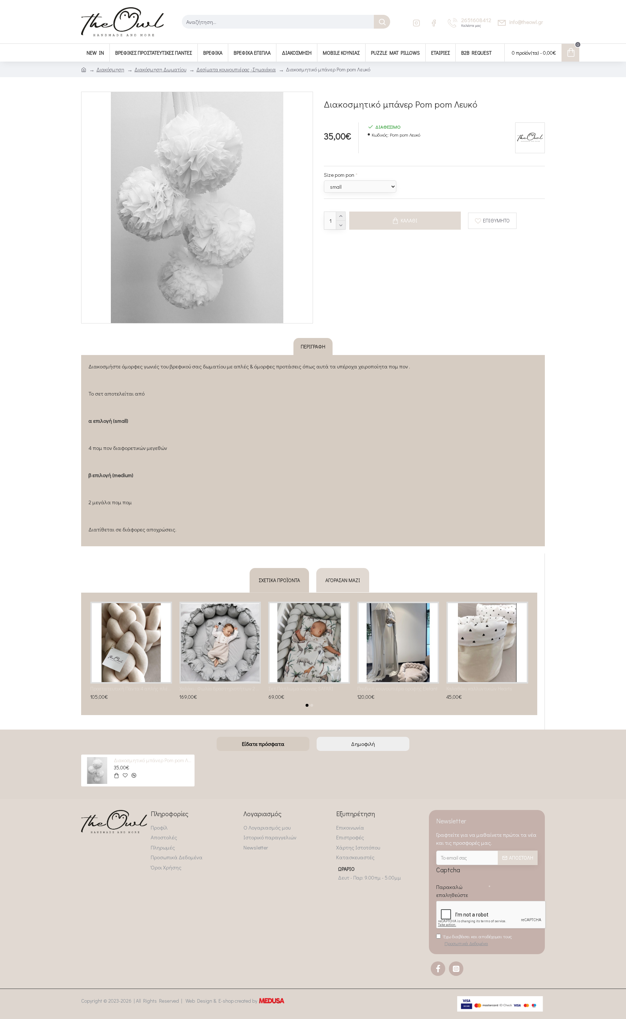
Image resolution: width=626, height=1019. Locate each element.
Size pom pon (339, 174)
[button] (306, 705)
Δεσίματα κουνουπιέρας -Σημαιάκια (236, 69)
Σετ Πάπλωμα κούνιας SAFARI (386, 688)
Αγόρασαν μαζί (342, 580)
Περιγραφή (313, 346)
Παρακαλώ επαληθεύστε (452, 891)
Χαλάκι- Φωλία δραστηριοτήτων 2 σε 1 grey (306, 688)
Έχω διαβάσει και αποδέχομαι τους (477, 940)
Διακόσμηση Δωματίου (160, 69)
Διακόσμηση (110, 69)
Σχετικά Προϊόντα (279, 580)
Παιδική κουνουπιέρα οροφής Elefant (483, 688)
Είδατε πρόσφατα (263, 743)
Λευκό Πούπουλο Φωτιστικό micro (123, 688)
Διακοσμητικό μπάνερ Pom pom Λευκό (153, 760)
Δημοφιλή (363, 743)
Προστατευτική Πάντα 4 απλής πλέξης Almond (217, 688)
